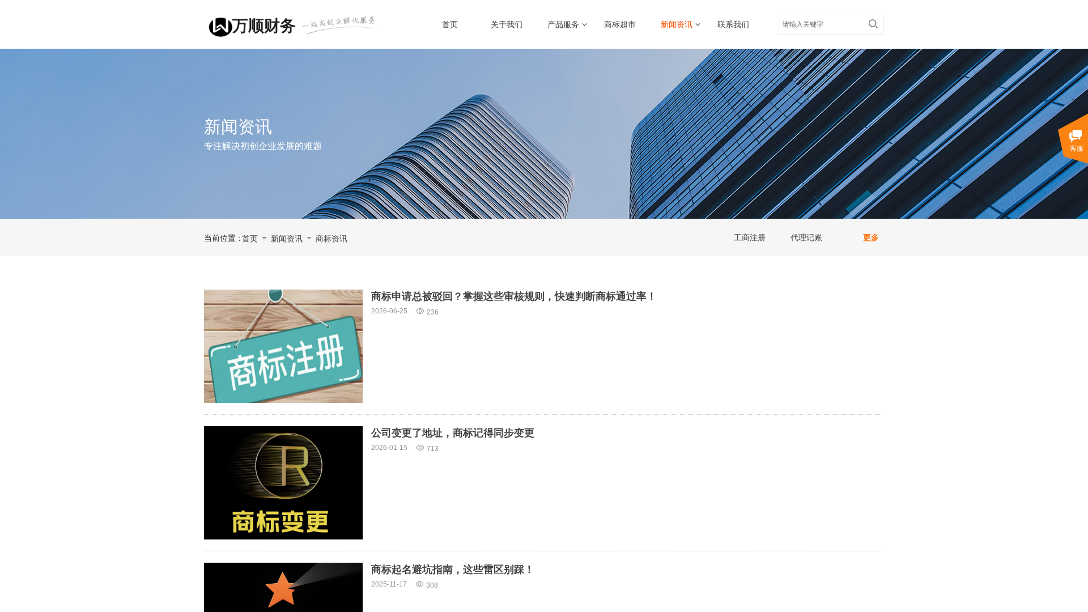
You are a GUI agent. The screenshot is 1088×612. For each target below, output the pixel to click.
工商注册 (750, 237)
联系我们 (733, 24)
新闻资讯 (676, 24)
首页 (450, 24)
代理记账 (806, 237)
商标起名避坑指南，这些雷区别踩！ (452, 569)
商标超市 (620, 24)
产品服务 (563, 24)
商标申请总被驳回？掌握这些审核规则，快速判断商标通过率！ (514, 296)
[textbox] (820, 24)
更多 (871, 237)
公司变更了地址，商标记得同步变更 (452, 433)
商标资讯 (331, 239)
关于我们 (506, 24)
